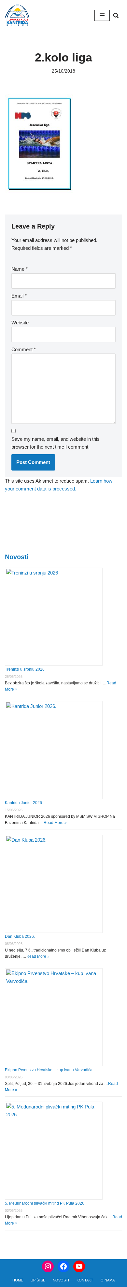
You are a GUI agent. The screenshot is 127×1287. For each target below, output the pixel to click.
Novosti (17, 556)
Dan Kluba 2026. (20, 936)
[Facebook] (63, 1266)
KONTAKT (85, 1280)
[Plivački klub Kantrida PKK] (17, 15)
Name (19, 269)
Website (20, 322)
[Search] (116, 15)
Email (19, 296)
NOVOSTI (61, 1280)
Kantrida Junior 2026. (24, 802)
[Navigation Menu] (102, 15)
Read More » (55, 822)
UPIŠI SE (38, 1280)
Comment (23, 349)
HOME (17, 1280)
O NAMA (108, 1280)
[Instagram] (48, 1266)
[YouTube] (79, 1266)
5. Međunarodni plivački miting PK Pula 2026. (45, 1203)
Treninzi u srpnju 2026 (25, 669)
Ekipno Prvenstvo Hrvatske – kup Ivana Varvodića (48, 1070)
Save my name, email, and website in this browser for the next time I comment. (55, 443)
